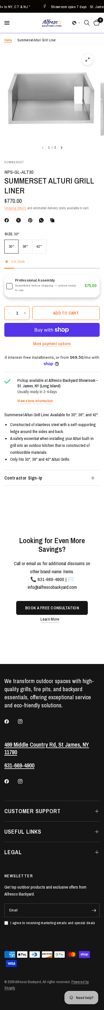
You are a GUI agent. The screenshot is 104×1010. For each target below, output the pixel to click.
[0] (96, 23)
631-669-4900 (19, 765)
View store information (35, 400)
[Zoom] (87, 59)
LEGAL (13, 852)
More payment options (52, 343)
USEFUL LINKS (22, 831)
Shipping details (15, 208)
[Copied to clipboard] (53, 220)
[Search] (87, 23)
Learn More (50, 619)
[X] (19, 220)
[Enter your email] (94, 910)
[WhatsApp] (42, 220)
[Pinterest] (31, 220)
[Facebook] (7, 220)
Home (8, 40)
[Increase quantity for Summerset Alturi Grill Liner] (25, 313)
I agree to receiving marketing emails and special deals (52, 922)
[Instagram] (24, 721)
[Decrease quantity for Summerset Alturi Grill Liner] (9, 313)
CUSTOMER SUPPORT (32, 811)
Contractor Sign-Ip (23, 478)
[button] (76, 23)
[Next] (61, 148)
